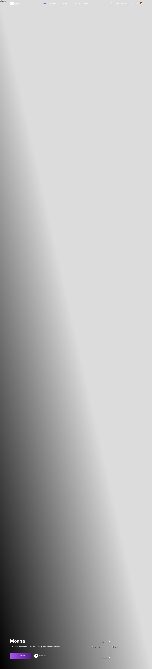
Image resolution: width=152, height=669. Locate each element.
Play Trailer (43, 656)
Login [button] (117, 3)
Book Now (20, 656)
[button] (111, 3)
